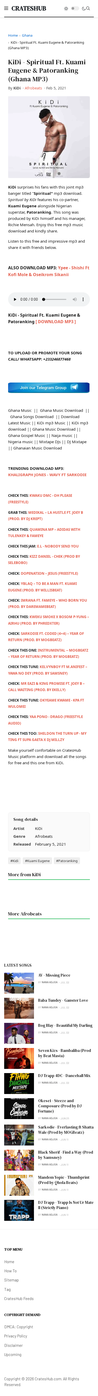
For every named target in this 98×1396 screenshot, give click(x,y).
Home (13, 35)
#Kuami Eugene (37, 860)
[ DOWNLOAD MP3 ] (56, 321)
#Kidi (14, 860)
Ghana (27, 35)
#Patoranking (67, 860)
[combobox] (88, 8)
